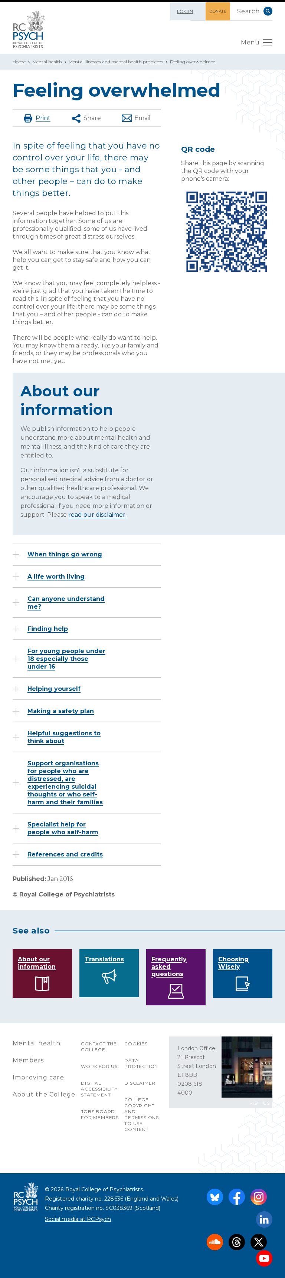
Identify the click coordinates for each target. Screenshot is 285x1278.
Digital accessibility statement (99, 1089)
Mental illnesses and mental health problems (116, 61)
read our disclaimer (96, 514)
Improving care (38, 1077)
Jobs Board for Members (100, 1114)
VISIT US (259, 1103)
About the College (44, 1094)
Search (267, 11)
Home (19, 61)
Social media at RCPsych (78, 1219)
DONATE (217, 11)
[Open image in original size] (29, 29)
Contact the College (99, 1046)
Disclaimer (139, 1083)
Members (28, 1060)
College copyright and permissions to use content (141, 1114)
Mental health (47, 61)
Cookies (136, 1043)
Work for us (99, 1066)
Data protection (141, 1063)
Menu (250, 42)
